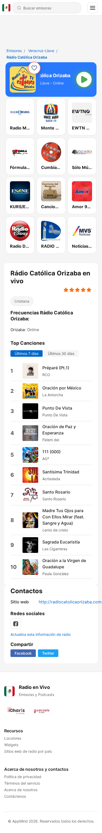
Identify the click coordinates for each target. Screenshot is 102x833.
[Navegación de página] (92, 8)
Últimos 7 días (26, 353)
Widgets (11, 745)
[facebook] (15, 624)
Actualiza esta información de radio (40, 634)
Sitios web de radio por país (28, 751)
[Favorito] (34, 68)
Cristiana (21, 301)
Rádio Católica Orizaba (27, 57)
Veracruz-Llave (41, 50)
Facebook (23, 653)
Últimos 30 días (61, 353)
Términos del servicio (22, 783)
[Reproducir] (84, 79)
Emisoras (14, 50)
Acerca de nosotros (20, 789)
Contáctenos (15, 796)
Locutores (12, 738)
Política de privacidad (22, 776)
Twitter (48, 653)
